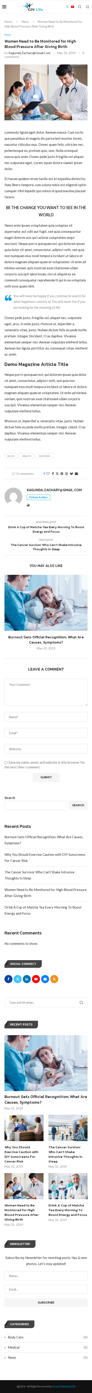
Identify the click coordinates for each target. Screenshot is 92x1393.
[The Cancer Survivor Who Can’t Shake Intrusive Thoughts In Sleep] (68, 1128)
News (25, 21)
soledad (44, 455)
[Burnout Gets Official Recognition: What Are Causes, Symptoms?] (46, 603)
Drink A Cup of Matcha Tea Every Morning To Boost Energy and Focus (67, 1210)
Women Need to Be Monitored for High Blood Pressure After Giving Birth (21, 1212)
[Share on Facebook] (53, 473)
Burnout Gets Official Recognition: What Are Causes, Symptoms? (46, 639)
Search (9, 798)
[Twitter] (67, 6)
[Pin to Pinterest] (62, 473)
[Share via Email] (76, 473)
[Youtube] (72, 6)
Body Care (48, 1337)
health (26, 455)
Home (8, 21)
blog (11, 455)
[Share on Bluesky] (71, 473)
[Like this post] (48, 473)
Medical (48, 1347)
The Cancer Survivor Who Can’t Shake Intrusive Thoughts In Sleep (65, 1154)
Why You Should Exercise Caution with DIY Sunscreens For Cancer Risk (21, 1154)
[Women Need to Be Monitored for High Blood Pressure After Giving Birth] (24, 1186)
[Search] (79, 6)
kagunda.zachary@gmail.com (29, 53)
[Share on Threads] (66, 473)
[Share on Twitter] (57, 473)
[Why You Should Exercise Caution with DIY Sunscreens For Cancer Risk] (24, 1128)
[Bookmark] (87, 7)
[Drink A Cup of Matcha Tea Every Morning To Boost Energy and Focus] (68, 1186)
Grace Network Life (63, 1386)
